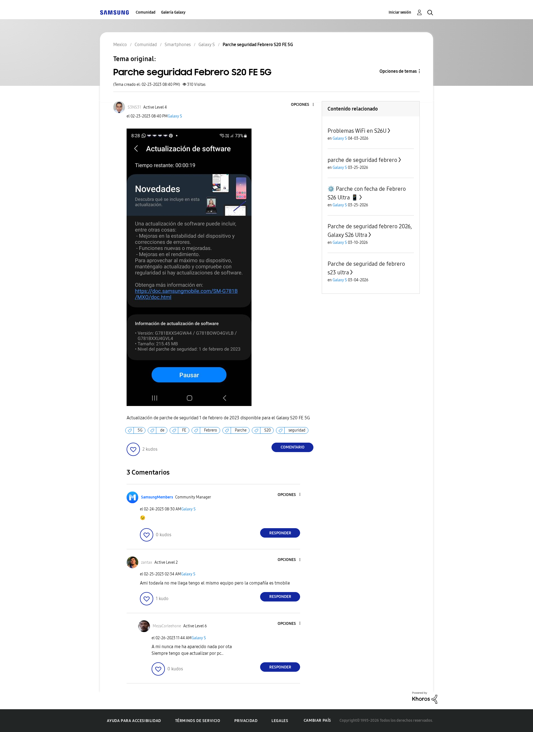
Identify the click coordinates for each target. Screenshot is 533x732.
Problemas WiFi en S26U (357, 130)
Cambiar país (317, 720)
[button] (304, 104)
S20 (267, 430)
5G (140, 430)
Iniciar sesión (400, 12)
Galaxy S (175, 116)
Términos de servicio (197, 720)
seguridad (296, 430)
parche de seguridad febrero (362, 160)
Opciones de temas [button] (398, 71)
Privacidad (245, 720)
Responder (280, 533)
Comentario (293, 447)
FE (184, 430)
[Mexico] (114, 12)
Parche (241, 430)
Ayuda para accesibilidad (134, 720)
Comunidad (145, 12)
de (162, 430)
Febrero (210, 430)
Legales (279, 720)
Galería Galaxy (173, 12)
